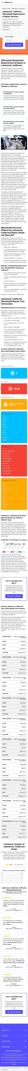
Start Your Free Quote (14, 45)
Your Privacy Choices (13, 1051)
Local (8, 8)
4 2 (12, 875)
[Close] (25, 1067)
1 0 (12, 882)
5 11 (12, 873)
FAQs (18, 294)
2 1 (12, 880)
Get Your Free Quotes (14, 596)
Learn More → (6, 29)
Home (4, 8)
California (15, 8)
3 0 (12, 878)
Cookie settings (4, 1069)
